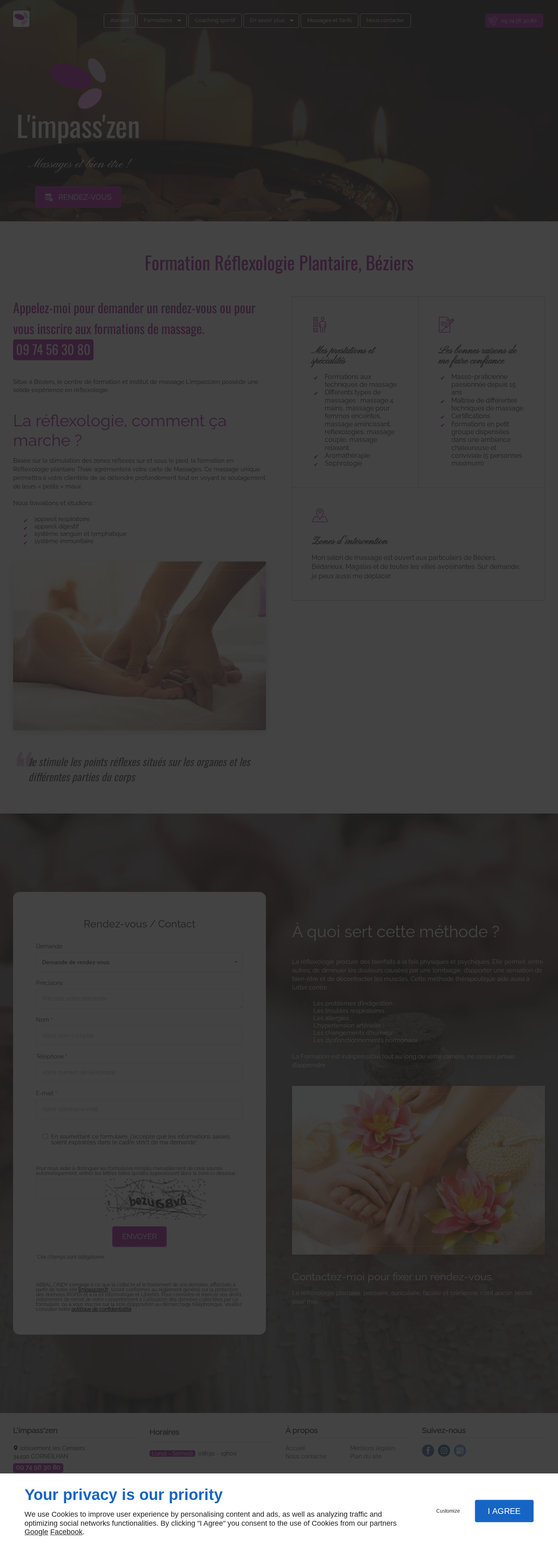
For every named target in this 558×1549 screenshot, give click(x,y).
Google (36, 1532)
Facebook (66, 1532)
